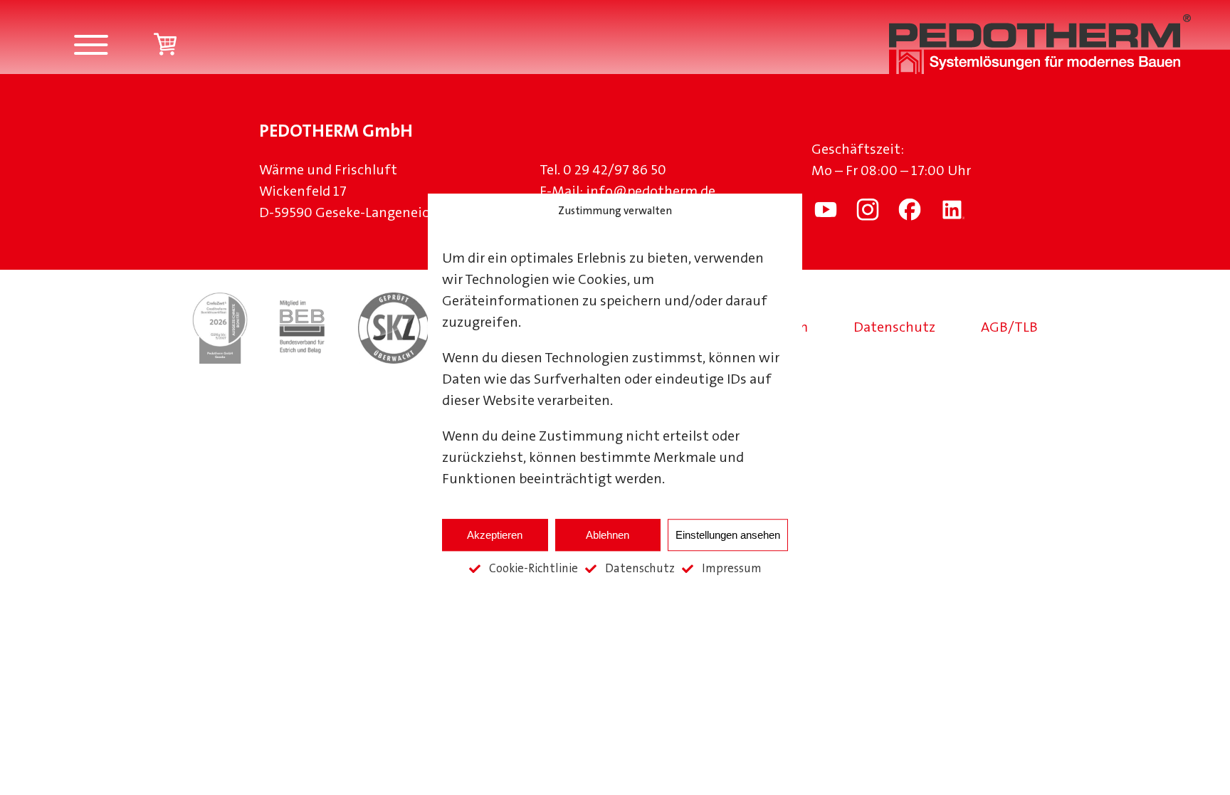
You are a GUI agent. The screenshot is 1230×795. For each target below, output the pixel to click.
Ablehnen (607, 535)
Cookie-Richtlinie (533, 569)
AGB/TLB (1009, 328)
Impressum (732, 569)
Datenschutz (640, 569)
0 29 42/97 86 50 (614, 171)
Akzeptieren (494, 535)
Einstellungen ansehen (728, 535)
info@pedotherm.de (650, 192)
